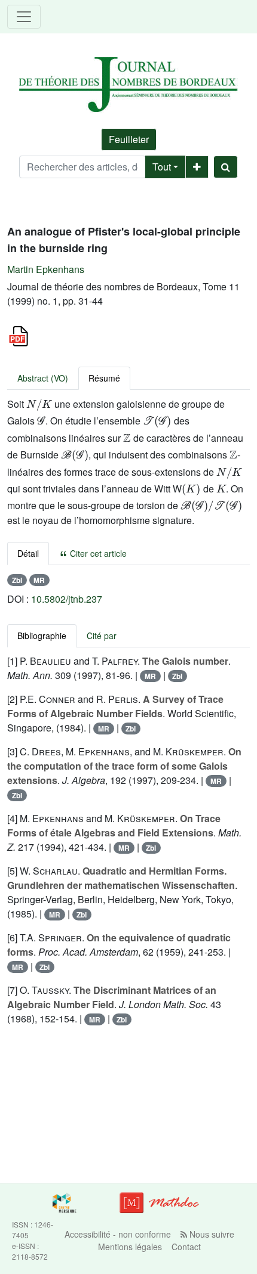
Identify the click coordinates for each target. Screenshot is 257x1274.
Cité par (102, 635)
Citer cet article (97, 553)
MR (39, 580)
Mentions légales (130, 1247)
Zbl (17, 580)
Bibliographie (41, 635)
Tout (161, 166)
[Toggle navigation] (24, 17)
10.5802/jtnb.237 (66, 599)
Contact (186, 1247)
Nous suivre (210, 1234)
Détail (28, 553)
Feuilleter (129, 139)
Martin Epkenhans (45, 269)
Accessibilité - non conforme (118, 1234)
